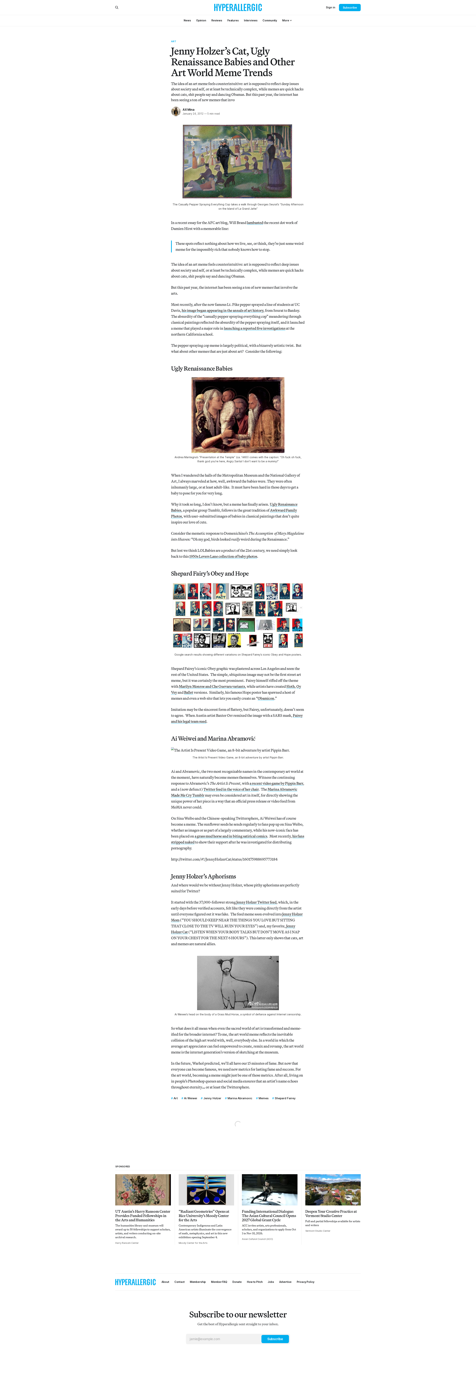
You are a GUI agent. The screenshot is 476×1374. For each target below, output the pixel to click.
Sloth (290, 686)
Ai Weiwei (190, 1098)
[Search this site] (117, 7)
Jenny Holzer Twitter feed (256, 902)
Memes (263, 1098)
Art (173, 41)
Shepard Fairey (285, 1098)
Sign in (330, 7)
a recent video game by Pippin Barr (276, 783)
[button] (285, 20)
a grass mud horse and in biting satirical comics (231, 836)
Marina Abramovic (240, 1098)
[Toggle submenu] (290, 20)
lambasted (255, 222)
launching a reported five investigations (254, 328)
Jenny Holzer (212, 1098)
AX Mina (188, 109)
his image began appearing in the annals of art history (222, 310)
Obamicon (266, 698)
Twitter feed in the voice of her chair (231, 789)
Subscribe (350, 7)
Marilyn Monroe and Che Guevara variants (212, 686)
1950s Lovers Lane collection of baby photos (223, 556)
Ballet (188, 692)
